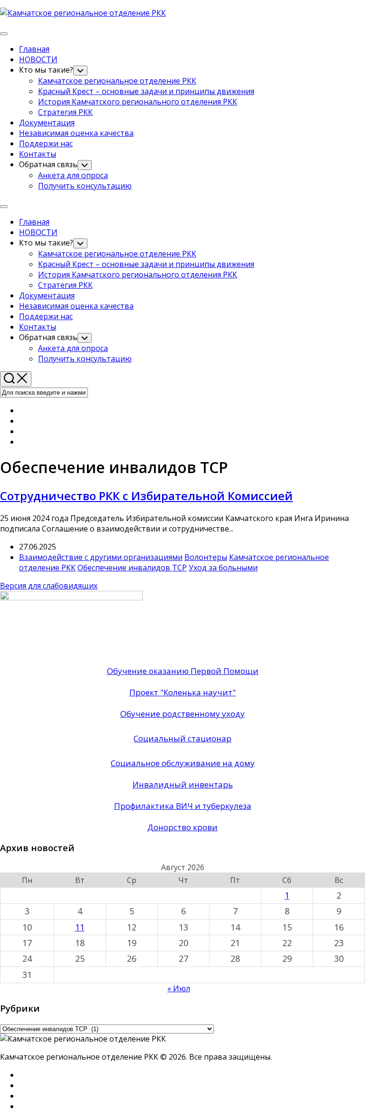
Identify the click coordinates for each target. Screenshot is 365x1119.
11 (80, 927)
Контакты (37, 154)
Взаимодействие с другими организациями (100, 557)
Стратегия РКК (65, 112)
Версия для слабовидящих (48, 585)
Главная (34, 49)
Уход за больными (223, 567)
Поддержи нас (46, 143)
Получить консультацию (85, 185)
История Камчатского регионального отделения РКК (137, 101)
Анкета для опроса (73, 175)
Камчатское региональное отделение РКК (117, 81)
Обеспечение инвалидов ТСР (132, 567)
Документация (47, 122)
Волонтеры (205, 557)
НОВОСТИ (38, 59)
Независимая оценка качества (76, 133)
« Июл (178, 988)
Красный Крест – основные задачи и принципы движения (146, 91)
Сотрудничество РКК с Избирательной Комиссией (146, 495)
